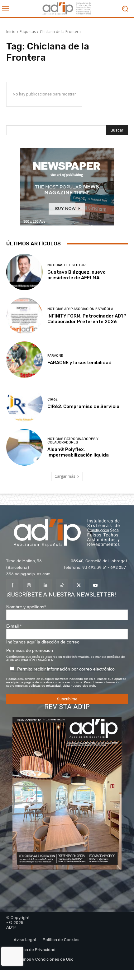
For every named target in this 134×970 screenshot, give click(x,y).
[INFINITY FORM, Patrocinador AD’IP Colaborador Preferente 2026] (24, 316)
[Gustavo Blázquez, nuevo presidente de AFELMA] (24, 272)
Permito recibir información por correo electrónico (66, 668)
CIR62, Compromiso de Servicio (83, 406)
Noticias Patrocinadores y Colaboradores (72, 440)
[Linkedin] (45, 585)
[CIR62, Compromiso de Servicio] (24, 403)
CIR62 (52, 399)
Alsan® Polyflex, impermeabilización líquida (78, 452)
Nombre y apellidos (26, 606)
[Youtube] (95, 585)
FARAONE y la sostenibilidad (79, 362)
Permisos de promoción (29, 650)
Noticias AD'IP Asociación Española (80, 309)
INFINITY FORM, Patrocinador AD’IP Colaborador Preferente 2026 (87, 318)
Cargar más (65, 476)
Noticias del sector (66, 265)
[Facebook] (12, 585)
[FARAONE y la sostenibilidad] (24, 359)
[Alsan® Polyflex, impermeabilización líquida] (24, 447)
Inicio (11, 31)
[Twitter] (79, 585)
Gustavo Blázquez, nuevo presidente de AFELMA (76, 275)
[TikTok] (62, 585)
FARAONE (55, 355)
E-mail (14, 626)
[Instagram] (29, 585)
